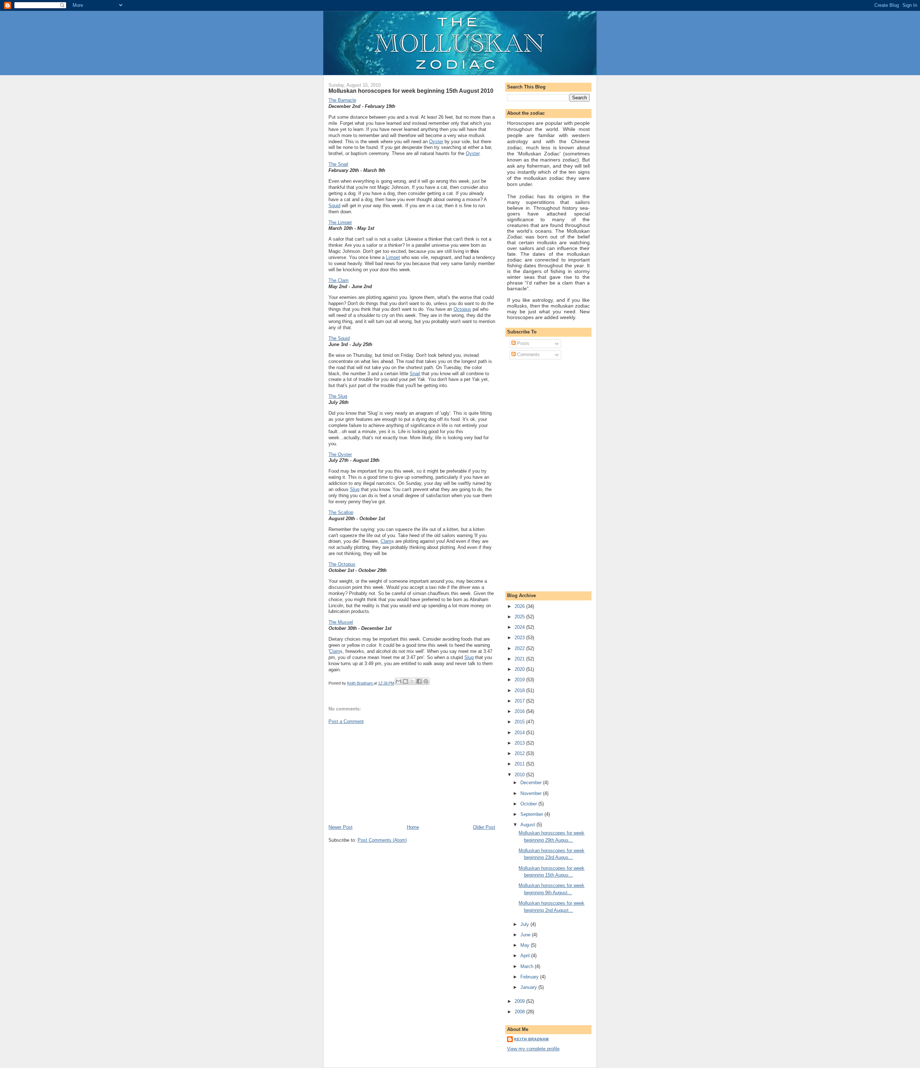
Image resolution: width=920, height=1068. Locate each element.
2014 (520, 732)
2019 (520, 679)
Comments (528, 354)
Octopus (462, 309)
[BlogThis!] (405, 681)
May (525, 945)
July (525, 924)
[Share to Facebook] (419, 681)
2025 (520, 616)
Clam (386, 541)
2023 (520, 637)
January (529, 987)
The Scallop (340, 512)
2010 (520, 774)
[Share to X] (412, 681)
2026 (520, 606)
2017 (520, 701)
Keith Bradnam (531, 1039)
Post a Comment (346, 721)
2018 (520, 690)
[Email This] (398, 681)
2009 (520, 1001)
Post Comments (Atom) (382, 840)
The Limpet (340, 222)
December (531, 782)
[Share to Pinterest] (425, 681)
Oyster (436, 141)
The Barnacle (342, 100)
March (527, 966)
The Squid (339, 338)
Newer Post (340, 827)
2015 (520, 721)
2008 (520, 1011)
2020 (520, 669)
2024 (520, 627)
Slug (354, 489)
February (530, 977)
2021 (520, 659)
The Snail (338, 164)
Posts (522, 343)
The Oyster (340, 454)
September (532, 814)
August (528, 824)
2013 (520, 743)
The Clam (338, 280)
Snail (415, 373)
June (526, 934)
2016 (520, 711)
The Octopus (341, 564)
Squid (334, 205)
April (525, 955)
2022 (520, 648)
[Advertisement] (382, 774)
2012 (520, 753)
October (529, 803)
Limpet (393, 257)
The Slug (337, 396)
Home (413, 827)
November (531, 793)
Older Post (484, 827)
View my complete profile (533, 1048)
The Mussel (340, 622)
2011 (520, 764)
